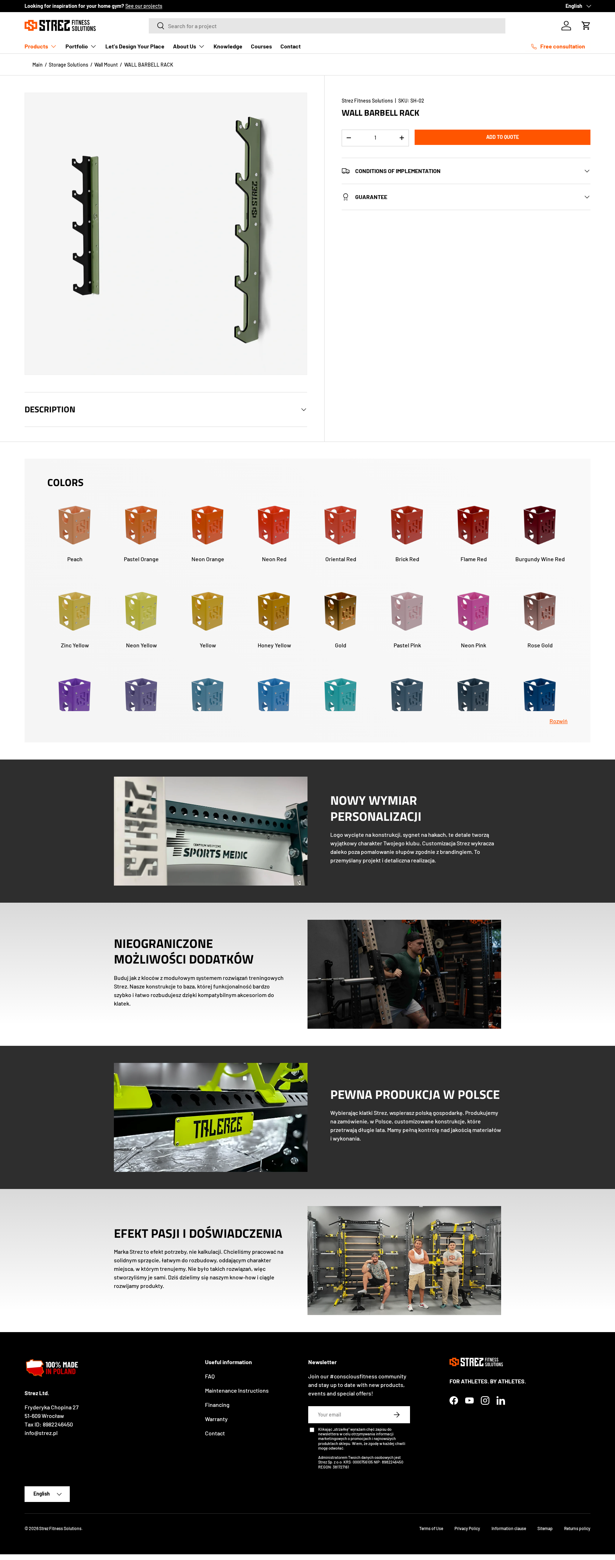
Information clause (509, 1528)
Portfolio (76, 46)
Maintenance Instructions (237, 1390)
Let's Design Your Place (134, 46)
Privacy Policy (467, 1528)
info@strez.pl (41, 1432)
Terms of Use (431, 1528)
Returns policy (577, 1528)
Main (37, 65)
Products (36, 46)
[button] (586, 25)
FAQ (210, 1376)
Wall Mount (106, 65)
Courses (261, 46)
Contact (290, 46)
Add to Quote (502, 137)
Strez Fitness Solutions (367, 101)
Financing (217, 1404)
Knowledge (228, 46)
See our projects (143, 6)
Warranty (216, 1418)
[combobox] (327, 25)
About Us (184, 46)
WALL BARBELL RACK (148, 65)
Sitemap (545, 1528)
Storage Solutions (68, 65)
